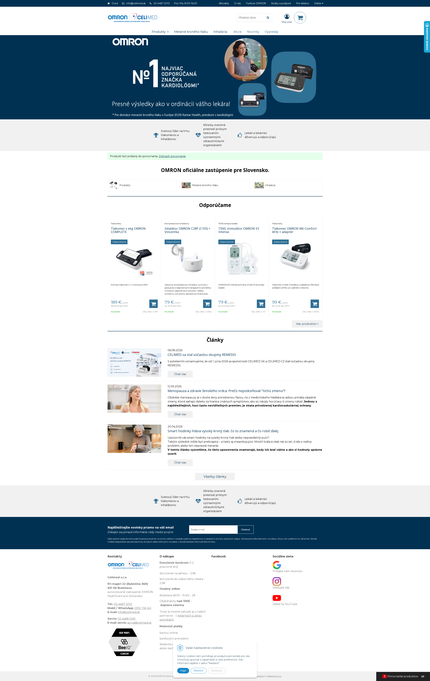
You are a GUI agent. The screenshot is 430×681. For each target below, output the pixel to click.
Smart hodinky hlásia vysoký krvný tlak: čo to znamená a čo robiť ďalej (223, 431)
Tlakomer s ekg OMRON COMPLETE (128, 230)
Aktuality (224, 3)
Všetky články (215, 477)
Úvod (115, 3)
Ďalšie (318, 3)
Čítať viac (180, 374)
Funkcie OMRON (256, 3)
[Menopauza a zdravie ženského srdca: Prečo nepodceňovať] (134, 398)
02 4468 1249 (126, 618)
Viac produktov (306, 323)
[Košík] (300, 18)
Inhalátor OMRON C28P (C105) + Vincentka (187, 230)
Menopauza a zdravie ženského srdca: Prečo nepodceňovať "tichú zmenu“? (226, 390)
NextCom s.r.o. (274, 676)
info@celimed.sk (136, 3)
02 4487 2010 (162, 3)
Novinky (253, 32)
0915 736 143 (143, 608)
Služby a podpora (281, 3)
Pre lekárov (302, 3)
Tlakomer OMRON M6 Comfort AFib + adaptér (294, 230)
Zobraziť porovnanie (172, 156)
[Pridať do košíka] (153, 304)
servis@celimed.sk (139, 622)
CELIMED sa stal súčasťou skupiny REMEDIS (202, 354)
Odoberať (245, 529)
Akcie (237, 32)
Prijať (183, 670)
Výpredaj (271, 32)
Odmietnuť (216, 670)
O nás (237, 3)
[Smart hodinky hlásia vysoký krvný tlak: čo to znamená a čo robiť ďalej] (134, 439)
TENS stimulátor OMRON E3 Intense (238, 230)
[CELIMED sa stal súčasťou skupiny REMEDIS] (134, 362)
